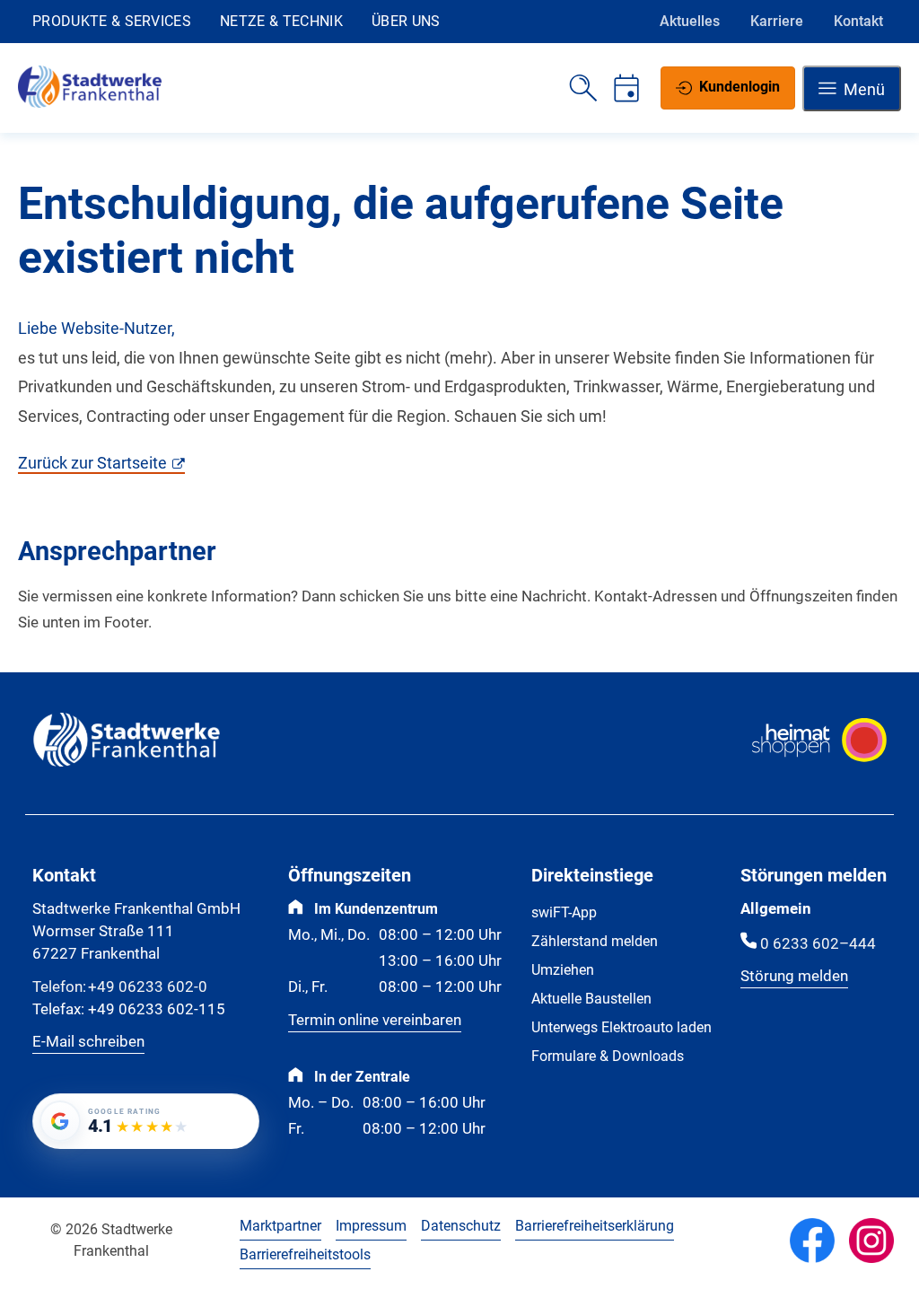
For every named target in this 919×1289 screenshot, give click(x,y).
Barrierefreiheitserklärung (594, 1225)
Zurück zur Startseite (92, 462)
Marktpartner (280, 1225)
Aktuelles (690, 21)
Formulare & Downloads (607, 1056)
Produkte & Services (111, 21)
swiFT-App (564, 912)
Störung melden (794, 976)
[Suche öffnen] (583, 88)
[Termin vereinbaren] (626, 88)
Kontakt (858, 21)
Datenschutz (461, 1225)
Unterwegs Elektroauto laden (621, 1027)
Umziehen (562, 969)
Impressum (371, 1225)
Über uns (406, 21)
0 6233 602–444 (818, 943)
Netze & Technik (281, 21)
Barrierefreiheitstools (305, 1254)
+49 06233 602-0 (119, 986)
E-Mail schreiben (88, 1041)
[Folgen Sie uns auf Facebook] (812, 1240)
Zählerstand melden (594, 941)
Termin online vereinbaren (374, 1020)
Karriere (776, 21)
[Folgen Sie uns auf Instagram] (871, 1240)
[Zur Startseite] (90, 102)
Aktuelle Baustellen (591, 998)
